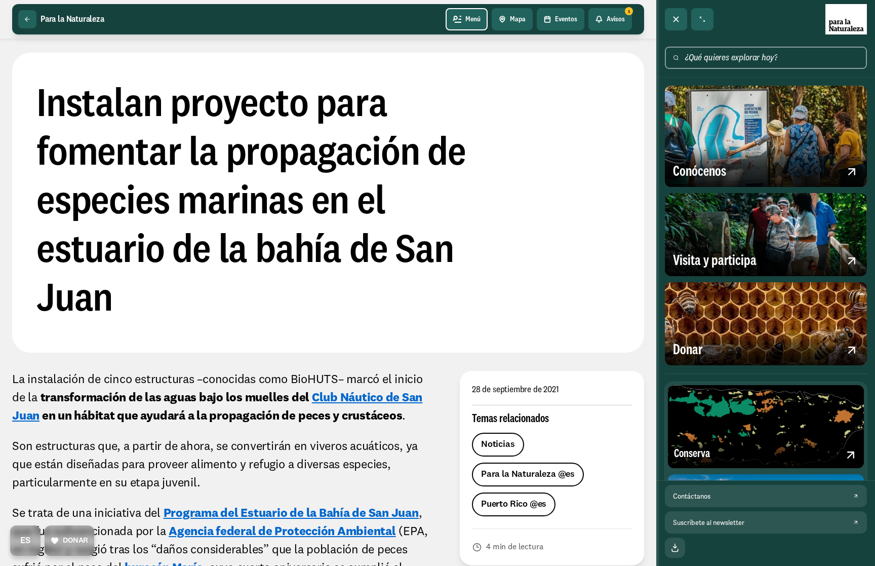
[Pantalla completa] (702, 19)
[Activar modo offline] (675, 548)
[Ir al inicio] (846, 19)
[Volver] (27, 19)
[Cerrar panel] (676, 19)
